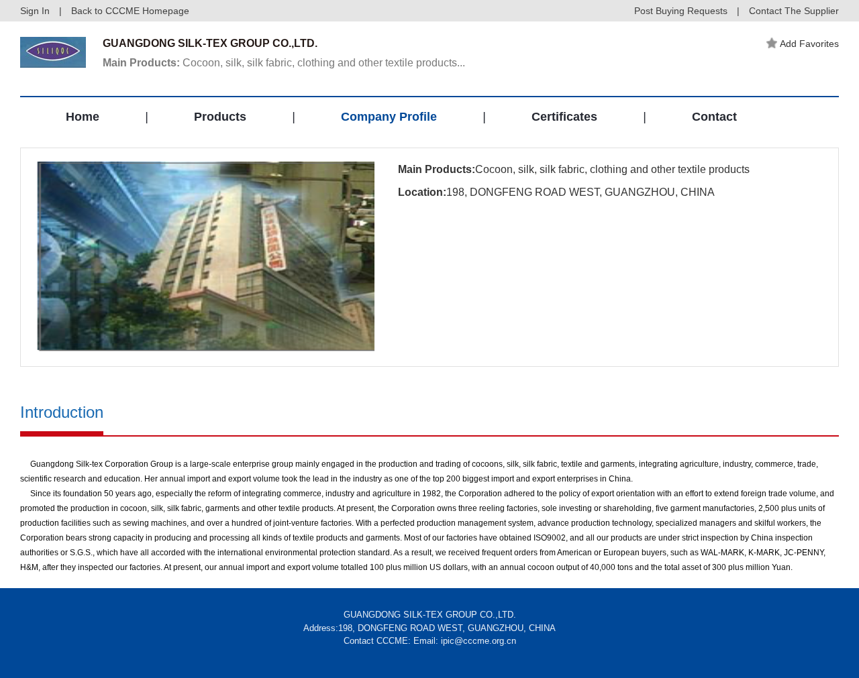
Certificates (564, 116)
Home (82, 116)
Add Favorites (809, 43)
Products (220, 116)
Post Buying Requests (680, 10)
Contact (714, 116)
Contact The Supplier (794, 10)
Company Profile (389, 116)
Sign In (35, 10)
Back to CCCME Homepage (130, 10)
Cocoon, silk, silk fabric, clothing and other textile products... (284, 62)
